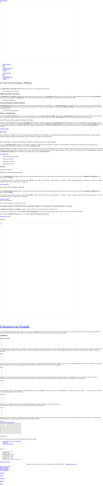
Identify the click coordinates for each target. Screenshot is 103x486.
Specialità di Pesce (7, 64)
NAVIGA (1, 475)
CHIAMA (2, 473)
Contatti (4, 70)
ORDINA (2, 481)
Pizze (4, 65)
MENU (1, 483)
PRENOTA (2, 478)
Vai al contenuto (3, 0)
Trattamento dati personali (71, 464)
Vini (4, 67)
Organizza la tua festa (7, 68)
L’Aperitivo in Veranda (14, 326)
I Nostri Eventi (6, 69)
